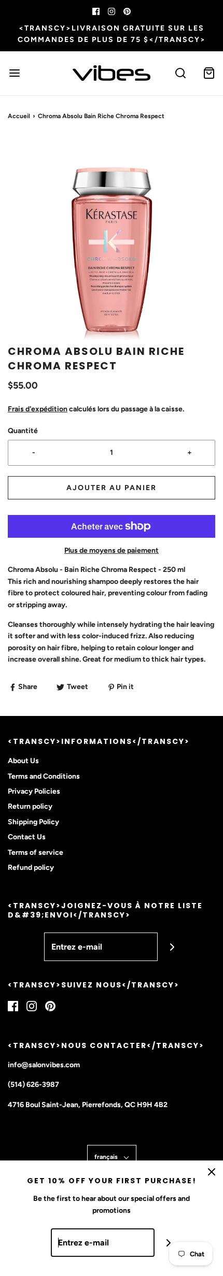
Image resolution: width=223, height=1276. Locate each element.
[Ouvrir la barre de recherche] (180, 73)
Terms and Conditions (44, 776)
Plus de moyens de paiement (111, 550)
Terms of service (35, 852)
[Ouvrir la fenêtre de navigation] (14, 73)
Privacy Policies (34, 791)
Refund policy (31, 867)
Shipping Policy (33, 822)
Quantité (23, 430)
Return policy (30, 806)
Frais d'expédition (37, 409)
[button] (111, 240)
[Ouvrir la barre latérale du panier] (208, 73)
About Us (23, 760)
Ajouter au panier (111, 487)
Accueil (19, 116)
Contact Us (27, 837)
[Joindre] (172, 947)
